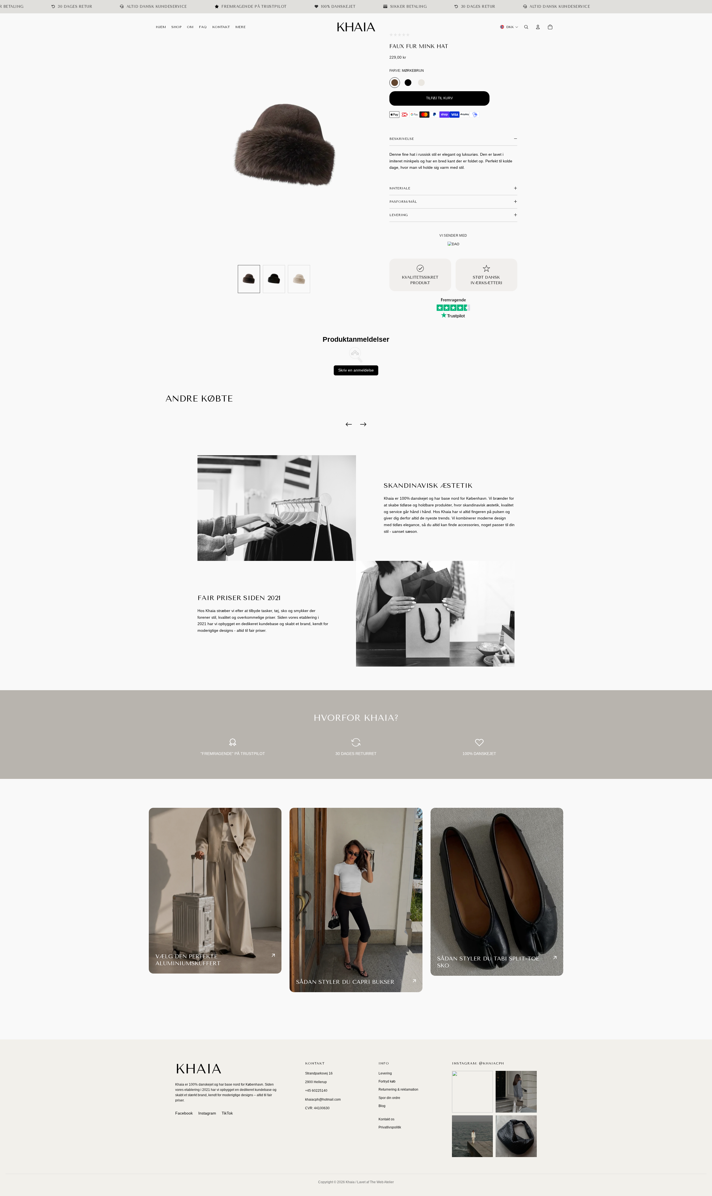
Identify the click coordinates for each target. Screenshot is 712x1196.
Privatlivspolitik (390, 1127)
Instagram (207, 1113)
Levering (385, 1073)
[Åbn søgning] (526, 27)
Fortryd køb (387, 1081)
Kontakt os (386, 1119)
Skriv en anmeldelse (356, 370)
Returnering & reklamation (398, 1089)
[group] (249, 279)
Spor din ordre (389, 1098)
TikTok (227, 1113)
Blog (382, 1106)
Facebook (184, 1113)
